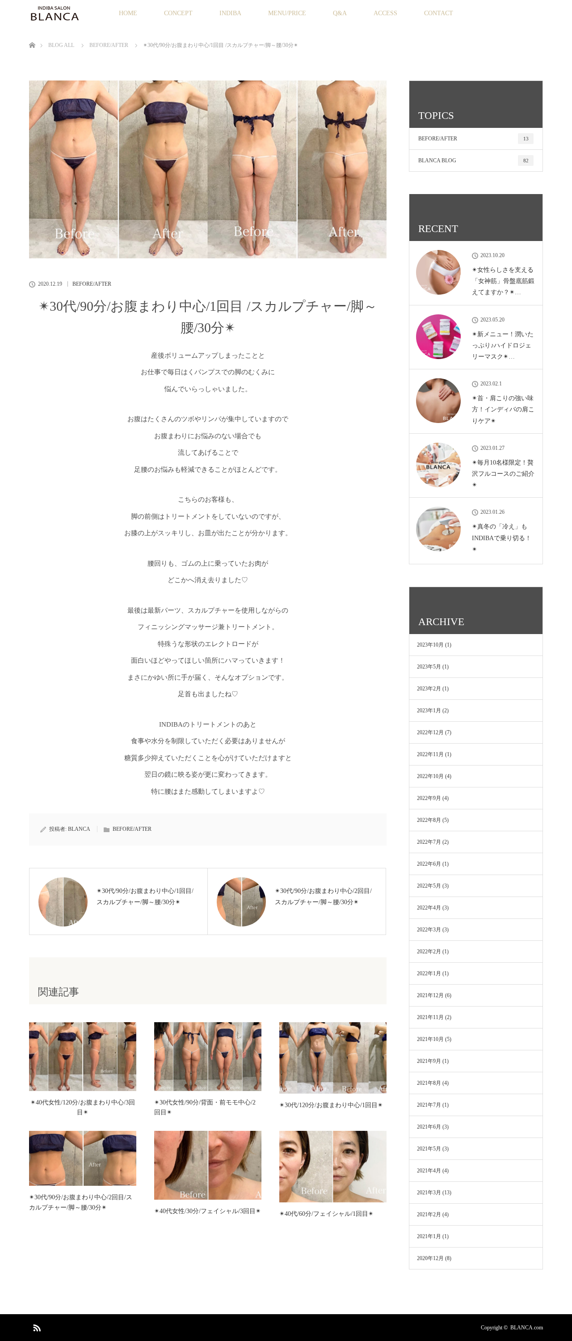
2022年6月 (429, 864)
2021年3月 (429, 1192)
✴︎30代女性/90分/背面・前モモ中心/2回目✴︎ (205, 1107)
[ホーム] (32, 34)
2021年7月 (429, 1105)
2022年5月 (429, 886)
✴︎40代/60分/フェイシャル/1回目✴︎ (326, 1213)
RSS (35, 1326)
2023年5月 (429, 667)
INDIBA (230, 13)
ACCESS (385, 13)
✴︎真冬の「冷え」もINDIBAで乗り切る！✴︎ (501, 537)
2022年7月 (429, 842)
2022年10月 (430, 776)
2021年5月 (429, 1149)
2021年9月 (429, 1061)
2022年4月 (429, 908)
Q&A (340, 13)
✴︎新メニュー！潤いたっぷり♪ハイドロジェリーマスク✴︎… (503, 345)
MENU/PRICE (287, 13)
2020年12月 (430, 1258)
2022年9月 (429, 798)
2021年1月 (429, 1236)
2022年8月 (429, 820)
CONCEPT (178, 13)
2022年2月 (429, 951)
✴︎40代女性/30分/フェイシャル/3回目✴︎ (207, 1211)
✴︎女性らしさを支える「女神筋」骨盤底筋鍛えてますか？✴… (503, 281)
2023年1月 (429, 710)
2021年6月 (429, 1127)
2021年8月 (429, 1083)
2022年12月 (430, 732)
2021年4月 (429, 1171)
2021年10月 (430, 1039)
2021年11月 (430, 1017)
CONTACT (438, 13)
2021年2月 (429, 1214)
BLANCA (79, 829)
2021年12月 (430, 995)
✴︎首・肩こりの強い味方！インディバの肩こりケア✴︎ (503, 409)
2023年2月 (429, 688)
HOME (128, 13)
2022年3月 (429, 929)
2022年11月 (430, 754)
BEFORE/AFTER (91, 284)
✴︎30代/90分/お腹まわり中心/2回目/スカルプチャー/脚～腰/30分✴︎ (80, 1202)
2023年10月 (430, 645)
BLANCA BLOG (473, 160)
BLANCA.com (526, 1327)
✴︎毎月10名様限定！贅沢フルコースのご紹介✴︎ (503, 473)
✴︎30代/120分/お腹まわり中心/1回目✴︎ (331, 1105)
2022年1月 (429, 973)
